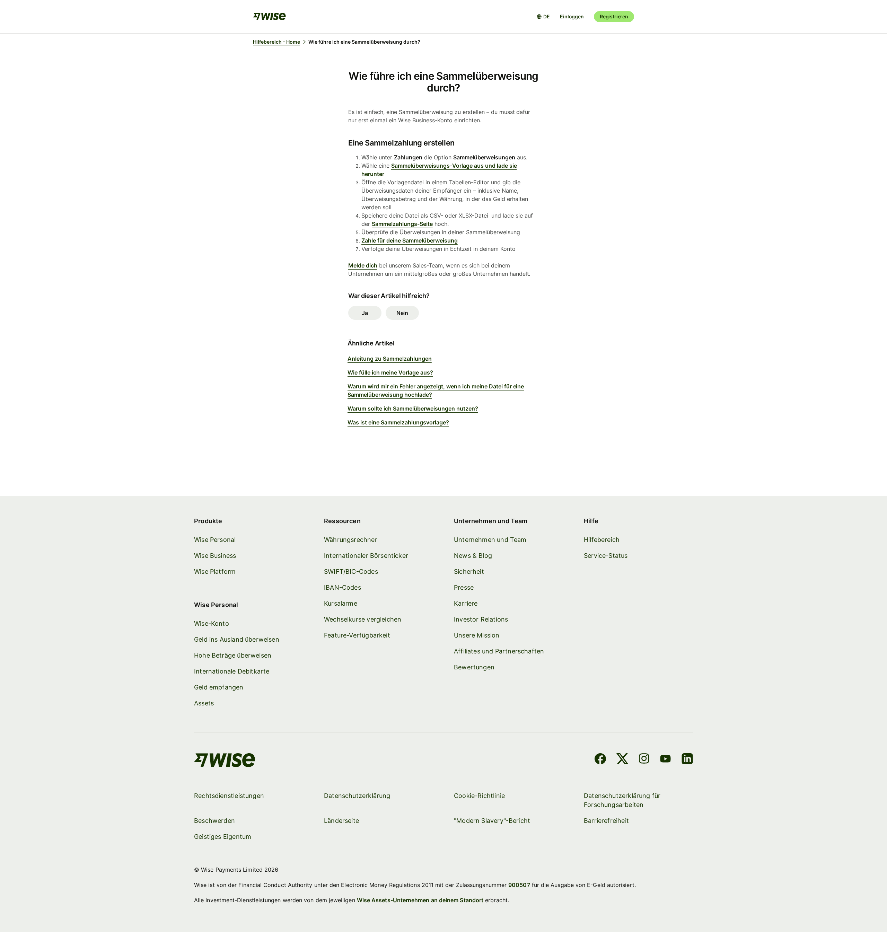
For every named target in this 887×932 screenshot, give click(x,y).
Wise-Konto (211, 623)
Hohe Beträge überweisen (232, 655)
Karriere (465, 603)
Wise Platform (215, 571)
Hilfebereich (602, 539)
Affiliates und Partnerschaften (499, 651)
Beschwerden (214, 820)
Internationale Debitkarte (232, 671)
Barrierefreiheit (606, 820)
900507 (519, 884)
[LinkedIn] (687, 759)
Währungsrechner (350, 539)
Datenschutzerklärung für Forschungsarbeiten (622, 800)
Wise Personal (215, 539)
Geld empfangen (219, 687)
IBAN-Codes (342, 587)
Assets (204, 703)
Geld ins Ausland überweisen (236, 639)
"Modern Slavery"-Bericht (492, 820)
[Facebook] (600, 759)
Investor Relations (481, 619)
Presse (464, 587)
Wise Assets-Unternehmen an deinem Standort (420, 900)
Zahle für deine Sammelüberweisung (409, 240)
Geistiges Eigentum (222, 836)
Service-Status (606, 555)
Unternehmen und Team (490, 539)
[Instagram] (644, 759)
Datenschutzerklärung (357, 795)
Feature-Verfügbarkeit (357, 635)
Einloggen (572, 16)
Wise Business (215, 555)
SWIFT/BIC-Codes (351, 571)
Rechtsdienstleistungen (229, 795)
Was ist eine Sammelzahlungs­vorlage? (398, 422)
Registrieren (614, 16)
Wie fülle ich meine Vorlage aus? (390, 372)
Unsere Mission (477, 635)
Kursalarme (340, 603)
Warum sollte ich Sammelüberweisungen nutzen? (413, 408)
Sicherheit (469, 571)
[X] (622, 759)
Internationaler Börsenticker (366, 555)
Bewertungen (474, 667)
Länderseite (341, 820)
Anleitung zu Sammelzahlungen (390, 358)
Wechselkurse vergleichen (362, 619)
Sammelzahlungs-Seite (402, 223)
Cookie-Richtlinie (479, 795)
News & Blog (473, 555)
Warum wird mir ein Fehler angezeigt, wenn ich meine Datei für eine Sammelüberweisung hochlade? (436, 390)
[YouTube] (665, 759)
